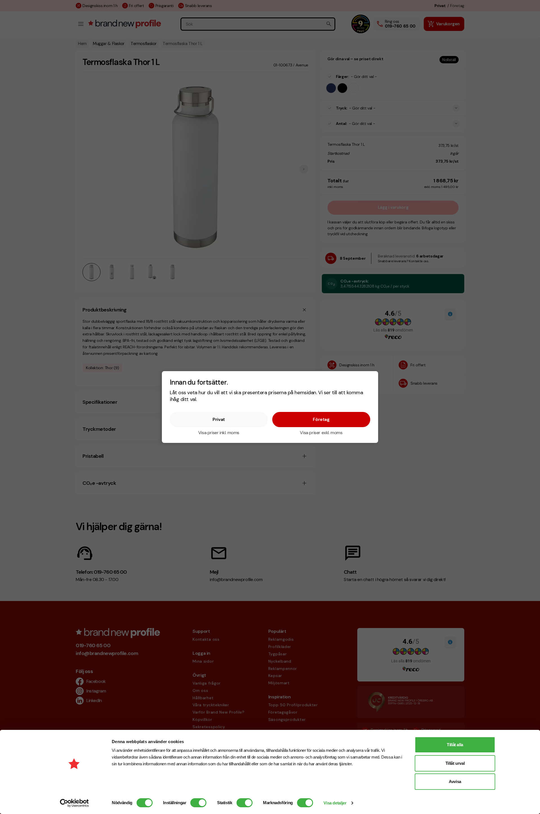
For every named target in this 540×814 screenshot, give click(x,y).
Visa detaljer (334, 802)
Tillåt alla (455, 744)
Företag (321, 419)
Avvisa (455, 781)
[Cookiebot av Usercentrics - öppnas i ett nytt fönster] (74, 803)
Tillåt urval (455, 763)
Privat (219, 419)
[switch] (198, 802)
